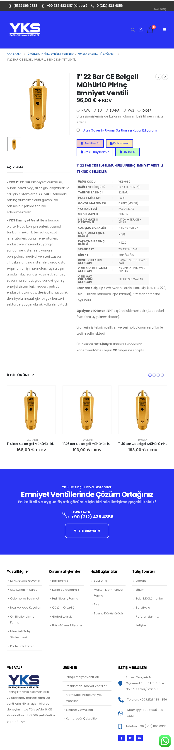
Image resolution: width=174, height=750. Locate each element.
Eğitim (140, 590)
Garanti (141, 581)
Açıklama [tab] (15, 167)
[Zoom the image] (25, 25)
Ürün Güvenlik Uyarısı (67, 625)
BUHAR (114, 110)
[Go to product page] (31, 410)
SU (99, 110)
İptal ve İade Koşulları (25, 607)
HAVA (85, 110)
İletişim (141, 625)
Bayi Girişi (160, 9)
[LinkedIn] (139, 738)
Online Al (128, 152)
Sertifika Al (91, 143)
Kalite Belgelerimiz (65, 590)
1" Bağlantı (31, 440)
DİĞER (146, 110)
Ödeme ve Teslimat (24, 598)
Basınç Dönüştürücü (108, 613)
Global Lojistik (62, 616)
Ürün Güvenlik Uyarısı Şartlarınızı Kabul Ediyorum (120, 130)
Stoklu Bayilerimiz (96, 152)
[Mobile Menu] (164, 29)
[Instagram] (130, 738)
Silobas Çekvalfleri (79, 710)
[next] (165, 77)
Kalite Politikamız (22, 646)
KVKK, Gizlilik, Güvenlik (25, 581)
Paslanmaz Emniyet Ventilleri (86, 686)
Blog (97, 604)
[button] (132, 30)
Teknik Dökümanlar (149, 598)
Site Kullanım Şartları (24, 590)
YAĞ (130, 110)
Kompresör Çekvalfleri (82, 718)
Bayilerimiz (60, 581)
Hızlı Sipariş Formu (65, 598)
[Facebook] (121, 738)
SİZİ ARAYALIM (89, 531)
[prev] (158, 77)
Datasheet (121, 143)
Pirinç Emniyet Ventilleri (82, 677)
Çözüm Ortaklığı (63, 607)
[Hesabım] (141, 30)
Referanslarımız (147, 616)
